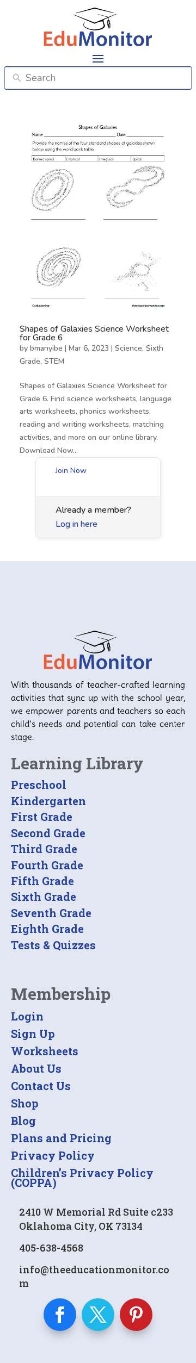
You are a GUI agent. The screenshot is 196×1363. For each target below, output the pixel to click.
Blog (23, 1120)
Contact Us (41, 1086)
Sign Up (33, 1033)
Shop (25, 1103)
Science (128, 348)
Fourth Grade (47, 865)
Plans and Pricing (61, 1138)
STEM (54, 361)
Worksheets (44, 1051)
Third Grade (44, 849)
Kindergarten (48, 801)
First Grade (41, 817)
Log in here (76, 524)
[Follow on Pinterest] (136, 1314)
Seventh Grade (51, 913)
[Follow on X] (98, 1314)
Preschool (38, 784)
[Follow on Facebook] (60, 1314)
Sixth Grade (43, 896)
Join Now (71, 470)
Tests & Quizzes (53, 945)
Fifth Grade (42, 881)
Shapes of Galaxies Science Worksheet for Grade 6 (94, 333)
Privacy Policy (53, 1155)
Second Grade (48, 833)
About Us (36, 1068)
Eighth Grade (47, 929)
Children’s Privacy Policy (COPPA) (82, 1178)
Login (27, 1016)
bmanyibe (46, 348)
